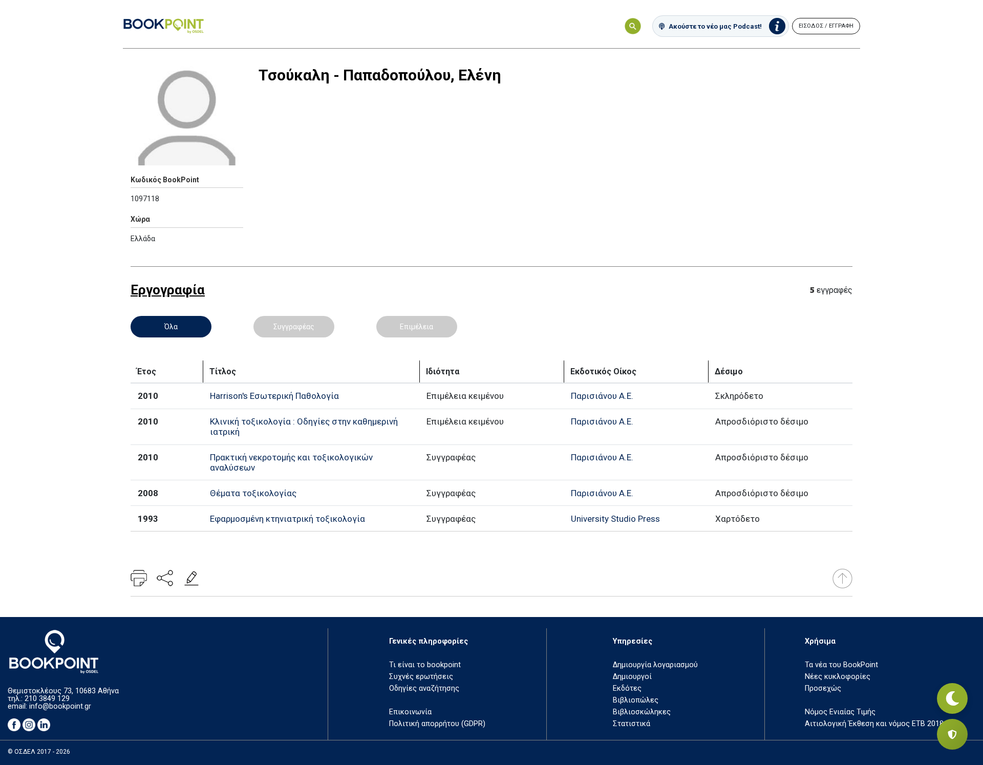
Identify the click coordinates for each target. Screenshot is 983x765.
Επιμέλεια (416, 327)
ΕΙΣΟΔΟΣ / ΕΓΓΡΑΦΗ (826, 26)
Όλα (171, 327)
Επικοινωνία (410, 712)
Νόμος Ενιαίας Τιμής (840, 712)
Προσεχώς (823, 688)
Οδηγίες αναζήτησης (424, 688)
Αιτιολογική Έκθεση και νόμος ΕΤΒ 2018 (874, 723)
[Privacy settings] (952, 734)
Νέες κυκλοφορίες (837, 676)
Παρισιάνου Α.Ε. (602, 396)
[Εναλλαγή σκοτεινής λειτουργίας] (952, 698)
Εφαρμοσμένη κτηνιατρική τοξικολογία (287, 519)
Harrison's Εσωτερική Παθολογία (274, 396)
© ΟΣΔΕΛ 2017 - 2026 (39, 751)
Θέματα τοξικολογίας (253, 493)
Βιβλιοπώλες (635, 700)
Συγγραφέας (293, 327)
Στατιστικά (631, 723)
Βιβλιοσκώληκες (642, 712)
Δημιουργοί (632, 676)
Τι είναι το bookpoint (425, 665)
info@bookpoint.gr (60, 706)
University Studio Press (615, 519)
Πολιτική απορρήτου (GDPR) (437, 723)
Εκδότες (627, 688)
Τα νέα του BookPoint (841, 665)
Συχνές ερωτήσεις (421, 676)
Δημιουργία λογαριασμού (655, 665)
